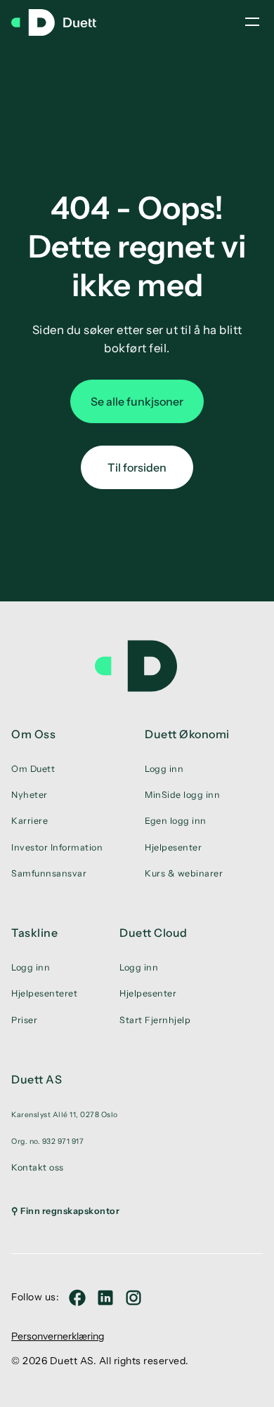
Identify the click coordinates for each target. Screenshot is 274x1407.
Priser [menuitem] (24, 1020)
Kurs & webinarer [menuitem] (184, 873)
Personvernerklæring (57, 1336)
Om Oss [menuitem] (33, 734)
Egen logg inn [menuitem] (176, 820)
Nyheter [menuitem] (29, 794)
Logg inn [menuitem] (164, 768)
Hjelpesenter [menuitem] (173, 847)
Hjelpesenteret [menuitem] (44, 993)
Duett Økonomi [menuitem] (187, 734)
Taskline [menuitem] (34, 933)
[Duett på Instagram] (133, 1297)
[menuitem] (65, 1114)
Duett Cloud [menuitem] (153, 933)
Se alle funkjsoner (137, 401)
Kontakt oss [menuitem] (37, 1167)
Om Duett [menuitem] (33, 768)
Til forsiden (137, 467)
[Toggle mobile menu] (252, 21)
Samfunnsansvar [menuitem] (48, 873)
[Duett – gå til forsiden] (60, 22)
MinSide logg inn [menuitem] (182, 794)
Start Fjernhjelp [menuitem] (154, 1020)
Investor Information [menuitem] (57, 847)
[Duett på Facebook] (77, 1297)
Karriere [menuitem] (29, 820)
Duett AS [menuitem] (36, 1079)
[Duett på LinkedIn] (105, 1297)
